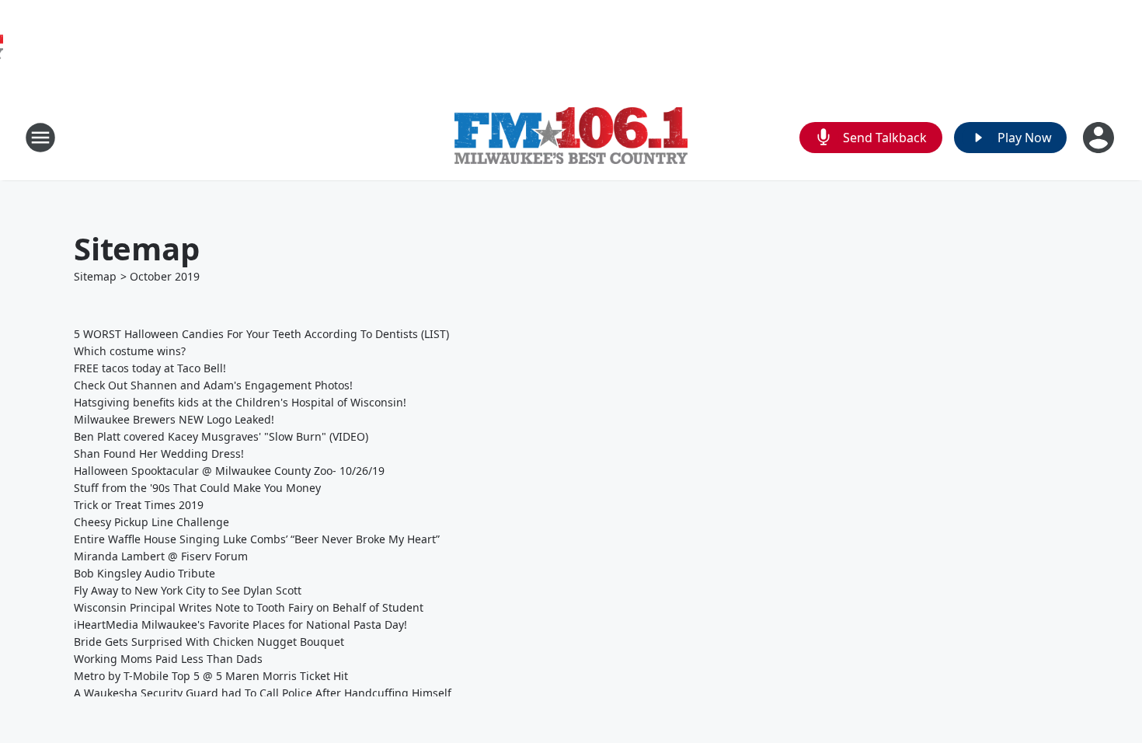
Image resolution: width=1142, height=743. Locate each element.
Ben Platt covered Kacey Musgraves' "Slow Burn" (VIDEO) (221, 436)
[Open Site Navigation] (40, 137)
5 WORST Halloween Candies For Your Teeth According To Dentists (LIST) (261, 333)
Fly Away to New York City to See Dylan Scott (187, 590)
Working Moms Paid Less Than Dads (168, 658)
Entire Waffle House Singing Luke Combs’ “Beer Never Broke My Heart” (257, 539)
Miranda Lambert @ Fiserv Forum (161, 556)
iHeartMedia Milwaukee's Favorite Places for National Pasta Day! (240, 624)
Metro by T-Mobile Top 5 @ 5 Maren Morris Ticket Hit (211, 675)
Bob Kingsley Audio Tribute (144, 573)
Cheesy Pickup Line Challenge (151, 522)
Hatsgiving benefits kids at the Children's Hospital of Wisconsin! (240, 402)
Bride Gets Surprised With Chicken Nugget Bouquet (209, 641)
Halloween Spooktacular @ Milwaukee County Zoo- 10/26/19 (229, 470)
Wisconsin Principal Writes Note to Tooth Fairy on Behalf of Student (248, 607)
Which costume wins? (130, 351)
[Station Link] (571, 137)
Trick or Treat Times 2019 (139, 504)
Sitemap (95, 276)
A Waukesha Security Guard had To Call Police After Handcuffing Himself (262, 692)
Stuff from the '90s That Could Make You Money (197, 487)
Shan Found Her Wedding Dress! (159, 453)
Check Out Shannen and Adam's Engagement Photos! (213, 385)
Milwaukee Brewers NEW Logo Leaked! (174, 419)
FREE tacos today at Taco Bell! (150, 368)
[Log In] (1100, 137)
